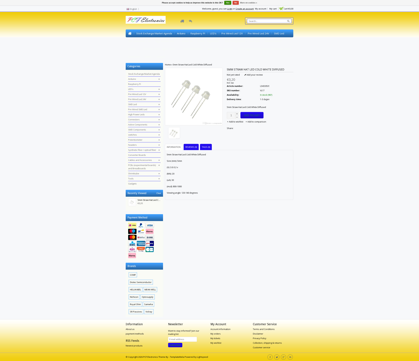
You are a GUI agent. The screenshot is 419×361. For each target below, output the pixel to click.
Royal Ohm (135, 304)
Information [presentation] (174, 147)
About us (130, 329)
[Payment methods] (144, 241)
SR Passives (136, 311)
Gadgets (161, 57)
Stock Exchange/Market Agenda (154, 33)
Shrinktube (134, 57)
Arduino (181, 33)
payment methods (135, 333)
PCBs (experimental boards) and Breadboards (264, 49)
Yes (227, 3)
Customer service (261, 347)
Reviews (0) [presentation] (191, 147)
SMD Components (235, 41)
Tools (148, 57)
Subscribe (175, 345)
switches (255, 41)
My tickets (215, 338)
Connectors (186, 41)
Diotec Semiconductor (141, 282)
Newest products (134, 345)
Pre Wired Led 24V (258, 33)
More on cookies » (248, 3)
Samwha (148, 304)
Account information (220, 329)
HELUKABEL (135, 289)
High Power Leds (165, 41)
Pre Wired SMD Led (139, 41)
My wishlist (215, 342)
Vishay (149, 311)
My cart (273, 8)
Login (229, 8)
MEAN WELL (150, 289)
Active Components (209, 41)
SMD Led (279, 33)
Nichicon (134, 296)
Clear (158, 193)
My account (260, 8)
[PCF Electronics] (146, 20)
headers (133, 49)
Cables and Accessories (219, 49)
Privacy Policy (259, 338)
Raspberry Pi (197, 33)
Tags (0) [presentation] (206, 147)
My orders (215, 333)
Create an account (245, 8)
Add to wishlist (236, 121)
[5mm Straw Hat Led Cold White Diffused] (193, 133)
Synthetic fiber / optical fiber (159, 49)
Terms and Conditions (264, 329)
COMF (133, 274)
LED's (213, 33)
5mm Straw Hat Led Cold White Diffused (192, 64)
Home (130, 33)
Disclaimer (258, 333)
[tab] (174, 147)
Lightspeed (202, 356)
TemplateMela (177, 356)
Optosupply (147, 296)
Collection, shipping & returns (267, 342)
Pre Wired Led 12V (232, 33)
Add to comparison (256, 121)
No (235, 3)
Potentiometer (273, 41)
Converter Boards (191, 49)
